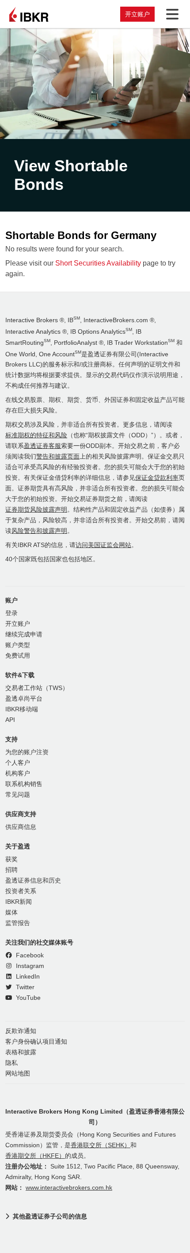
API (10, 720)
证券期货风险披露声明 (36, 509)
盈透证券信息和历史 (33, 880)
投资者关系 (20, 891)
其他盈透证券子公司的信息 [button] (50, 1216)
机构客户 (17, 773)
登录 (11, 613)
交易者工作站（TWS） (36, 688)
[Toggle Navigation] (170, 14)
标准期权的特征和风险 (36, 435)
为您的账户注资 (27, 752)
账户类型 (17, 645)
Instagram (29, 966)
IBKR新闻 (18, 901)
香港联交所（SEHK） (100, 1145)
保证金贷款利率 (157, 477)
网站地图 (17, 1073)
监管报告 (17, 923)
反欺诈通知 (20, 1031)
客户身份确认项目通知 (36, 1041)
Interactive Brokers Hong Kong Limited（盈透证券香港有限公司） (95, 1117)
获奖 (11, 859)
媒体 (11, 912)
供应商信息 (20, 827)
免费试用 (17, 655)
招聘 (11, 870)
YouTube (27, 998)
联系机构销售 (23, 784)
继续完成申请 (23, 634)
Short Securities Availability (98, 263)
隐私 (11, 1063)
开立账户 (137, 14)
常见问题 (17, 794)
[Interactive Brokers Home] (29, 14)
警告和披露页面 (58, 456)
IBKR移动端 (21, 709)
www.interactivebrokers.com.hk (69, 1187)
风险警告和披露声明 (39, 531)
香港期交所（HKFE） (35, 1156)
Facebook (29, 955)
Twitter (24, 987)
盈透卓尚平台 (23, 698)
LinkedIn (27, 976)
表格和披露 (20, 1052)
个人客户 (17, 763)
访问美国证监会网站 (103, 545)
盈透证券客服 (42, 446)
